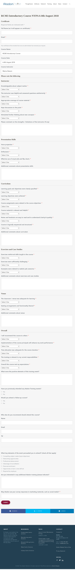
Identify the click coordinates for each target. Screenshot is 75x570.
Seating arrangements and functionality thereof (18, 306)
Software (36, 4)
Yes (4, 392)
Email (3, 37)
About (55, 4)
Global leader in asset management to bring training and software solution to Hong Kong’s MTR (46, 541)
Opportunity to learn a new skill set (13, 469)
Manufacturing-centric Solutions (26, 538)
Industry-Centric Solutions (27, 550)
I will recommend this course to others (15, 336)
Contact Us (59, 532)
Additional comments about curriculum (14, 232)
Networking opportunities (10, 459)
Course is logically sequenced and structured (17, 225)
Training (49, 4)
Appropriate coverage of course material (16, 100)
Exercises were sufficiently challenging (15, 262)
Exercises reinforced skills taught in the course (17, 254)
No (4, 394)
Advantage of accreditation (11, 464)
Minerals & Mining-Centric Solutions (27, 542)
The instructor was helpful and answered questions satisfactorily (23, 93)
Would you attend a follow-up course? (14, 398)
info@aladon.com (64, 543)
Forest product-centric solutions (26, 533)
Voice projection (7, 145)
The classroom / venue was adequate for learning (18, 299)
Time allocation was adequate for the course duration (20, 350)
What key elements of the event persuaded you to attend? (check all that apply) (28, 453)
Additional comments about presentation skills (17, 166)
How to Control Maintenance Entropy (46, 532)
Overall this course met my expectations (15, 364)
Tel (2, 436)
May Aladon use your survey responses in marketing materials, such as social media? (30, 492)
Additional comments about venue (13, 313)
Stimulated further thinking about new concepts (18, 115)
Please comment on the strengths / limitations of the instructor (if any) (25, 122)
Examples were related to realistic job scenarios (18, 269)
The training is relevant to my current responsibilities (20, 357)
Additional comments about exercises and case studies (20, 276)
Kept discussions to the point (11, 108)
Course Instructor (7, 67)
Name (3, 418)
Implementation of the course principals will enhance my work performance (27, 343)
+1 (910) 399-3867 (63, 542)
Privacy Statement (60, 551)
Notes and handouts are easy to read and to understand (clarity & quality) (27, 217)
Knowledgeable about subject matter (14, 86)
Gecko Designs (55, 566)
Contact (65, 4)
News (59, 4)
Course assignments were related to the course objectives (21, 203)
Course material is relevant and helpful (15, 210)
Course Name (5, 49)
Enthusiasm (5, 152)
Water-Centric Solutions (27, 547)
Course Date (5, 58)
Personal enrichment (9, 466)
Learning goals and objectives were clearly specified (19, 189)
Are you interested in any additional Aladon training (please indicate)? (25, 475)
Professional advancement (11, 461)
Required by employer (9, 471)
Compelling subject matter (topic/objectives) (16, 456)
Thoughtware (29, 4)
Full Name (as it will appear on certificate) (16, 28)
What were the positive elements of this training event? (20, 372)
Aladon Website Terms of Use (63, 547)
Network (43, 4)
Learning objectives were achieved (13, 196)
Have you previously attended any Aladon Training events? (21, 389)
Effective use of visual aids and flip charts (16, 159)
